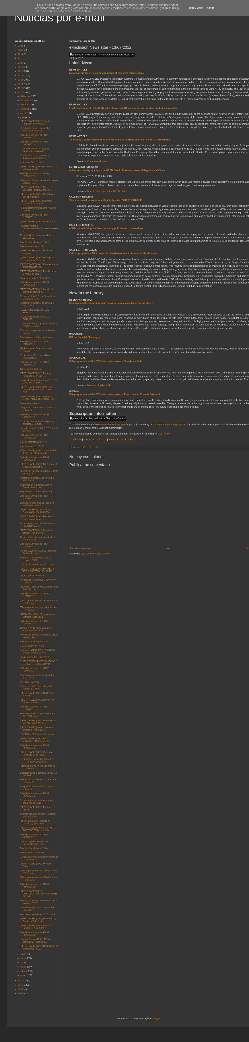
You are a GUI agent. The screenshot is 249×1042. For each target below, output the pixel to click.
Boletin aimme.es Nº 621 (32, 446)
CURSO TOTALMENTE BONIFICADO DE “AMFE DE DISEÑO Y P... (38, 662)
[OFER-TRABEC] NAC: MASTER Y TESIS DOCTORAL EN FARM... (37, 570)
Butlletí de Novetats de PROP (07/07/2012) (34, 746)
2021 (21, 58)
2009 (21, 989)
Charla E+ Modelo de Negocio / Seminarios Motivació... (35, 149)
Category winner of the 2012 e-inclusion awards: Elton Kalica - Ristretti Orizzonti (114, 394)
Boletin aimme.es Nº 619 (32, 852)
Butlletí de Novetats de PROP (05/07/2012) (34, 835)
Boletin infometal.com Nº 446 (34, 442)
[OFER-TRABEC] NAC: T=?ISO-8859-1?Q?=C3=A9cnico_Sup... (38, 451)
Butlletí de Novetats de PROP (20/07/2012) (34, 415)
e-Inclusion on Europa (94, 439)
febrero (24, 971)
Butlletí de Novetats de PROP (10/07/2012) (34, 708)
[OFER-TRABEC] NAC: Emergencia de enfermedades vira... (39, 265)
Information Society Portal (122, 439)
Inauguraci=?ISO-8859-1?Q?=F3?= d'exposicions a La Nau (37, 651)
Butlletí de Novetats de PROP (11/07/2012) (34, 669)
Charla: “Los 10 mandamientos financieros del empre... (35, 629)
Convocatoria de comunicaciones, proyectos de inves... (37, 801)
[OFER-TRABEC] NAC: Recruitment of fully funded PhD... (39, 947)
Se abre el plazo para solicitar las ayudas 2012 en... (36, 687)
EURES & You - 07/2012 (32, 162)
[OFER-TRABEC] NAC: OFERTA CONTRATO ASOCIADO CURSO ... (38, 397)
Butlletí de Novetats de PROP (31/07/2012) (34, 143)
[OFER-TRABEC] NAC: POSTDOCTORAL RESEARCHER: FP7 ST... (38, 894)
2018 (21, 67)
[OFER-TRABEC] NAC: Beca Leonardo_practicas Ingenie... (36, 188)
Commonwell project (98, 161)
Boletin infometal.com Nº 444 (34, 848)
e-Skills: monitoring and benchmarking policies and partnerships (106, 228)
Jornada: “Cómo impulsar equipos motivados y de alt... (37, 504)
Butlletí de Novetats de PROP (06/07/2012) (34, 794)
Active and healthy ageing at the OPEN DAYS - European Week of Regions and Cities (117, 170)
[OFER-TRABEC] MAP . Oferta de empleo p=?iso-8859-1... (36, 728)
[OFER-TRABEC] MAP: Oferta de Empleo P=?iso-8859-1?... (36, 926)
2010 (21, 985)
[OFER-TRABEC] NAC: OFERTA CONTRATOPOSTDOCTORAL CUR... (36, 390)
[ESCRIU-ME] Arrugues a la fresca (37, 734)
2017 (21, 71)
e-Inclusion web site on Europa (116, 424)
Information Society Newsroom (170, 424)
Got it (211, 8)
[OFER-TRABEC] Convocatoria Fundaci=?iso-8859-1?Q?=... (35, 510)
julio (22, 117)
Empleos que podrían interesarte (36, 337)
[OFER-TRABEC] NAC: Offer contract (38, 221)
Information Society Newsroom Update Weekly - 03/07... (39, 901)
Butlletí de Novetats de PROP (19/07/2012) (34, 436)
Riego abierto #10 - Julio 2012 (35, 278)
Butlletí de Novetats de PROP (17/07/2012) (34, 497)
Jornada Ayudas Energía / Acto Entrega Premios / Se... (35, 842)
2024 (21, 54)
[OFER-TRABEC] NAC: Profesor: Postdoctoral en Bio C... (36, 374)
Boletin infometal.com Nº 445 (34, 641)
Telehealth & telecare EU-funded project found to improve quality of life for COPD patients (119, 139)
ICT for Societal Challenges (84, 337)
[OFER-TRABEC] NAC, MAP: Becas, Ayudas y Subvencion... (38, 919)
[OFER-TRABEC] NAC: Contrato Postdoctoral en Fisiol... (36, 753)
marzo (23, 966)
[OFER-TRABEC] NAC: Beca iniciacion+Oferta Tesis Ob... (35, 739)
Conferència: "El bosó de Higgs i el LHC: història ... (37, 356)
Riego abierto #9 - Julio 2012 (34, 657)
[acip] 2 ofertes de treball (32, 575)
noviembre (26, 100)
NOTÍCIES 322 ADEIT (30, 682)
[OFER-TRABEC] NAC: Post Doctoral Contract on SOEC (38, 272)
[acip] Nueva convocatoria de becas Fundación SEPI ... (37, 524)
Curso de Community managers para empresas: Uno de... (38, 422)
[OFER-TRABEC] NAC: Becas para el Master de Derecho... (38, 465)
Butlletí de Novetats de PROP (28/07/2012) (34, 174)
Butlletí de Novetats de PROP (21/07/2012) (34, 363)
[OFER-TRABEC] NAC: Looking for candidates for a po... (37, 290)
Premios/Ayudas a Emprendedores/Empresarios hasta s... (39, 228)
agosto (24, 113)
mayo (23, 958)
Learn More (196, 8)
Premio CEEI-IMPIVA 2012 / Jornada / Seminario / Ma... (38, 552)
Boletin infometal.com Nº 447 (34, 242)
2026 (21, 46)
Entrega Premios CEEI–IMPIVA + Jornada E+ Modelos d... (36, 940)
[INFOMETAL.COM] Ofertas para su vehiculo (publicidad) (37, 615)
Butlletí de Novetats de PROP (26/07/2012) (34, 216)
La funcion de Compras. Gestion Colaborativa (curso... (36, 486)
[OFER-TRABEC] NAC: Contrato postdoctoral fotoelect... (36, 202)
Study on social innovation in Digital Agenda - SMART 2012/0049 (105, 200)
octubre (24, 104)
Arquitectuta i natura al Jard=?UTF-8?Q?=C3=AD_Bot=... (38, 381)
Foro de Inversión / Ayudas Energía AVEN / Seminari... (37, 714)
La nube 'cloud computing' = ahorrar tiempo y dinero (38, 815)
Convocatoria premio (30, 369)
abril (22, 962)
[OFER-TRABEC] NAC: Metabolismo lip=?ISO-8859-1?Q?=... (38, 721)
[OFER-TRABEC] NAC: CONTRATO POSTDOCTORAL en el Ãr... (37, 829)
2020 (21, 63)
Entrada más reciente (80, 548)
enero (23, 975)
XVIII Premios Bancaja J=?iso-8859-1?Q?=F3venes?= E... (39, 324)
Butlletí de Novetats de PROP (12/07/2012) (34, 622)
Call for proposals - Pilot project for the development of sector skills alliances (113, 253)
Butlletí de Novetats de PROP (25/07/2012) (34, 283)
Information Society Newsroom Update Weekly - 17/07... (39, 472)
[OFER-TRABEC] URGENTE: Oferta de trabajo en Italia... (39, 167)
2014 (21, 84)
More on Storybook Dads (100, 385)
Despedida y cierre (29, 403)
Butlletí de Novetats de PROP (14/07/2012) (34, 545)
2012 (21, 92)
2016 (21, 75)
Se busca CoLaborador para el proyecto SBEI (35, 559)
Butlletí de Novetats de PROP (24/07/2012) (34, 342)
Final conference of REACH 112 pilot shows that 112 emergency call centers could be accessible (123, 108)
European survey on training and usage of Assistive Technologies (106, 73)
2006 (21, 993)
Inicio (168, 548)
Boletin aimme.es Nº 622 (32, 246)
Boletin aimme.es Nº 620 (32, 646)
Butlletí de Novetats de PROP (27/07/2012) (34, 136)
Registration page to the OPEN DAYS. (107, 191)
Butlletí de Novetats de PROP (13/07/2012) (34, 595)
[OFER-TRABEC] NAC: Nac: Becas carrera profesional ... (37, 517)
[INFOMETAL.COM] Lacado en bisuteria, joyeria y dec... (35, 822)
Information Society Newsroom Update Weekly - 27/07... (39, 181)
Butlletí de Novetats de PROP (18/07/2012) (34, 458)
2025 (21, 50)
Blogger (156, 1018)
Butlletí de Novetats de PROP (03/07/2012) (34, 933)
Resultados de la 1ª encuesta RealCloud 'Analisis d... (34, 129)
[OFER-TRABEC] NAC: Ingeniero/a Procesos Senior (37, 701)
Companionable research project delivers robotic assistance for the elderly (111, 303)
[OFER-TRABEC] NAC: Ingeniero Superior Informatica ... (36, 531)
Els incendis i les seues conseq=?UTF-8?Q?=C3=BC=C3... (37, 760)
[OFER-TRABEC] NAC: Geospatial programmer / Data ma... (37, 258)
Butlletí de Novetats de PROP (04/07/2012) (34, 885)
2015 (21, 80)
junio (23, 954)
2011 (21, 980)
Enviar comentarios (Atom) (96, 553)
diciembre (25, 96)
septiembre (26, 109)
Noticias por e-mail (60, 17)
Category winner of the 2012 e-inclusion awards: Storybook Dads (105, 361)
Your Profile (163, 433)
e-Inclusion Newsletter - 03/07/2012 (37, 914)
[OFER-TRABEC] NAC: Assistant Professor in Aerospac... (36, 122)
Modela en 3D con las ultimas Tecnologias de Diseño (34, 156)
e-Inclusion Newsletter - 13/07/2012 (37, 564)
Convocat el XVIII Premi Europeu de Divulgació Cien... (38, 297)
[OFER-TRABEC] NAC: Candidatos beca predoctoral (37, 195)
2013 (21, 88)
